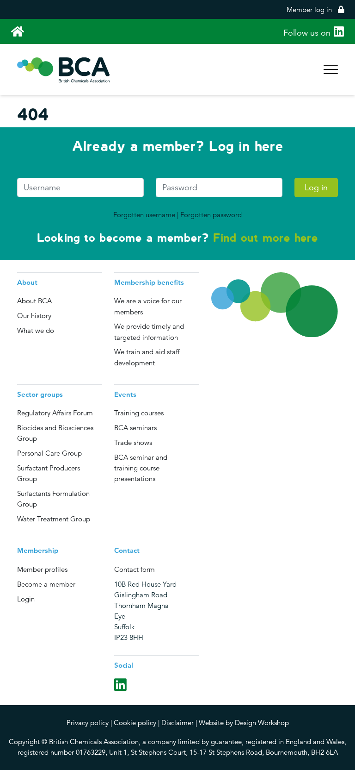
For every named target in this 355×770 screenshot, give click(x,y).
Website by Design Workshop (244, 722)
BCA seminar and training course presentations (140, 468)
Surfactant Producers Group (48, 473)
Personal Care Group (49, 453)
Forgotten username (144, 214)
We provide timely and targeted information (149, 331)
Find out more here (265, 237)
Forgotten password (211, 214)
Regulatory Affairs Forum (55, 412)
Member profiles (42, 569)
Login (26, 599)
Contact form (134, 569)
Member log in (309, 9)
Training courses (139, 412)
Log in (316, 187)
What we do (35, 330)
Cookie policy (135, 722)
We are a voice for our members (148, 306)
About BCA (34, 300)
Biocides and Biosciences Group (55, 433)
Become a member (46, 584)
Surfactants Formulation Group (53, 498)
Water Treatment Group (53, 518)
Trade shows (133, 442)
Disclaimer (177, 722)
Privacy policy (88, 722)
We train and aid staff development (146, 357)
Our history (34, 315)
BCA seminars (135, 427)
